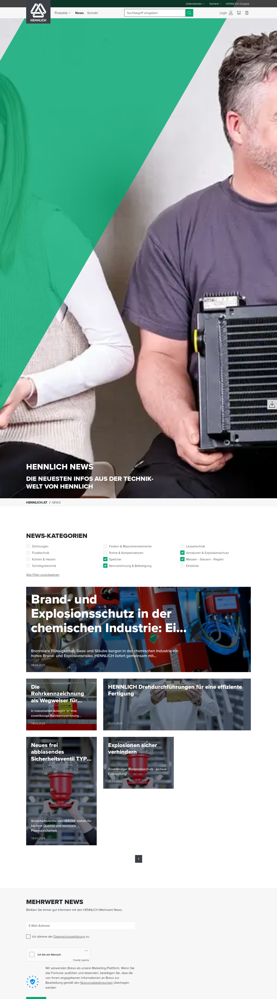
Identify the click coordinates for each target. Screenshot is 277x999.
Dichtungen (40, 546)
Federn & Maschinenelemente (130, 546)
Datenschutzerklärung (69, 936)
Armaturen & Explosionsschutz (207, 553)
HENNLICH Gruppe (237, 3)
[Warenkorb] (239, 13)
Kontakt (92, 13)
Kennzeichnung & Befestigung (130, 566)
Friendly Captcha (81, 960)
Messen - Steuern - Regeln (205, 559)
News (80, 13)
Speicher (115, 559)
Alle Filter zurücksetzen (42, 574)
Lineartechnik (195, 546)
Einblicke (192, 566)
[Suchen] (189, 13)
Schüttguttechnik (44, 566)
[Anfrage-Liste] (247, 13)
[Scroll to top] (269, 994)
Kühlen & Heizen (44, 559)
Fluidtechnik (40, 553)
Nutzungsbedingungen (96, 982)
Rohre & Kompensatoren (126, 553)
